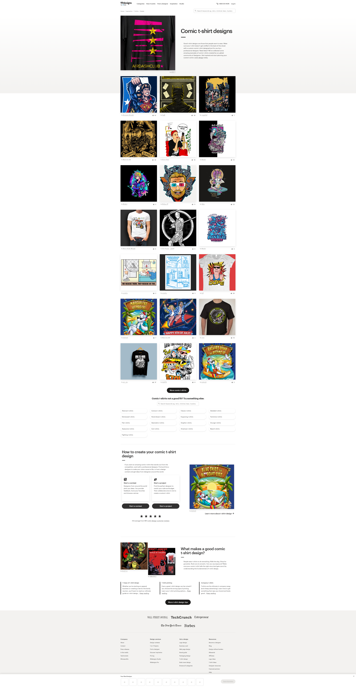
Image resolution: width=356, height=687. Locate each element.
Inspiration (174, 4)
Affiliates (211, 656)
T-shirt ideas (212, 662)
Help (210, 672)
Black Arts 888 (127, 159)
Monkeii (204, 159)
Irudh (163, 115)
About (122, 642)
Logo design (183, 642)
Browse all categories (186, 665)
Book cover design (185, 662)
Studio (181, 4)
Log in (233, 4)
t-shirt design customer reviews (158, 521)
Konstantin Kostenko (128, 115)
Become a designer (215, 642)
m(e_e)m (125, 382)
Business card (183, 646)
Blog (210, 646)
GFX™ (173, 72)
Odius (203, 204)
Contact (123, 646)
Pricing (152, 656)
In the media (124, 652)
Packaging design (184, 656)
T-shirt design (183, 659)
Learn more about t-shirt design (218, 513)
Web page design (184, 649)
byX (203, 293)
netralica (125, 293)
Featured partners (214, 669)
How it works (150, 4)
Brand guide (183, 652)
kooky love (125, 571)
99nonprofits (124, 659)
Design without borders (216, 649)
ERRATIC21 (153, 576)
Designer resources (215, 665)
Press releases (125, 649)
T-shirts (136, 11)
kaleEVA (164, 382)
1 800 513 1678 (224, 4)
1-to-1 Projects (154, 646)
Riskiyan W (165, 204)
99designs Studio (155, 659)
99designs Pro (154, 662)
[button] (354, 676)
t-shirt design (198, 57)
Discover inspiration (156, 652)
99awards (212, 652)
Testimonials (124, 656)
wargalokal (204, 115)
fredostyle (125, 338)
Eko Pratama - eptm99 (168, 248)
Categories (140, 4)
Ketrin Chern (165, 159)
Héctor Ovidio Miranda (129, 248)
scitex (203, 338)
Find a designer (162, 4)
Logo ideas (212, 659)
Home (123, 11)
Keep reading (144, 593)
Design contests (155, 642)
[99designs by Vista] (126, 4)
